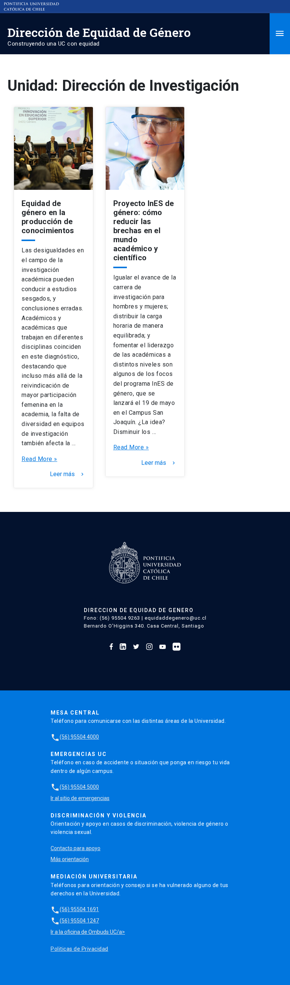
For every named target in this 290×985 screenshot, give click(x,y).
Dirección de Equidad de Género (99, 32)
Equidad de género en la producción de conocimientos (48, 217)
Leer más (67, 474)
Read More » (39, 459)
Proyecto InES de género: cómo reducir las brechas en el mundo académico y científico (143, 230)
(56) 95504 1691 (75, 909)
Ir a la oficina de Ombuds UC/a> (88, 932)
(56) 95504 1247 (75, 921)
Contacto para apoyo (75, 848)
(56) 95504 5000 (75, 787)
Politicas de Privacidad (79, 949)
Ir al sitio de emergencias (80, 798)
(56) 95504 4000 (75, 737)
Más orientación (70, 859)
